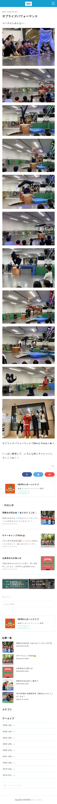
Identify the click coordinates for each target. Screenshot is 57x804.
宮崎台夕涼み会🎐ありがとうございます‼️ (23, 512)
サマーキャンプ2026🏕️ (13, 535)
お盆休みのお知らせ (12, 558)
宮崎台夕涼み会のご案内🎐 (27, 681)
